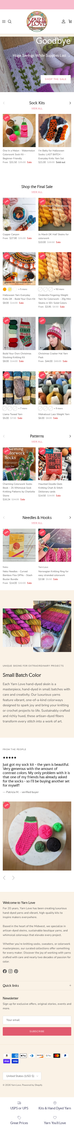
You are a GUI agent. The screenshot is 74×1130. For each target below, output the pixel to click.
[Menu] (4, 21)
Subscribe (37, 1031)
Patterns (37, 436)
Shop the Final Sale (37, 187)
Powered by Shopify (32, 1085)
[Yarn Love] (37, 21)
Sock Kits (37, 103)
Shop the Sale (55, 79)
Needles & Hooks (37, 517)
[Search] (11, 21)
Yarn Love (16, 1085)
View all (37, 108)
